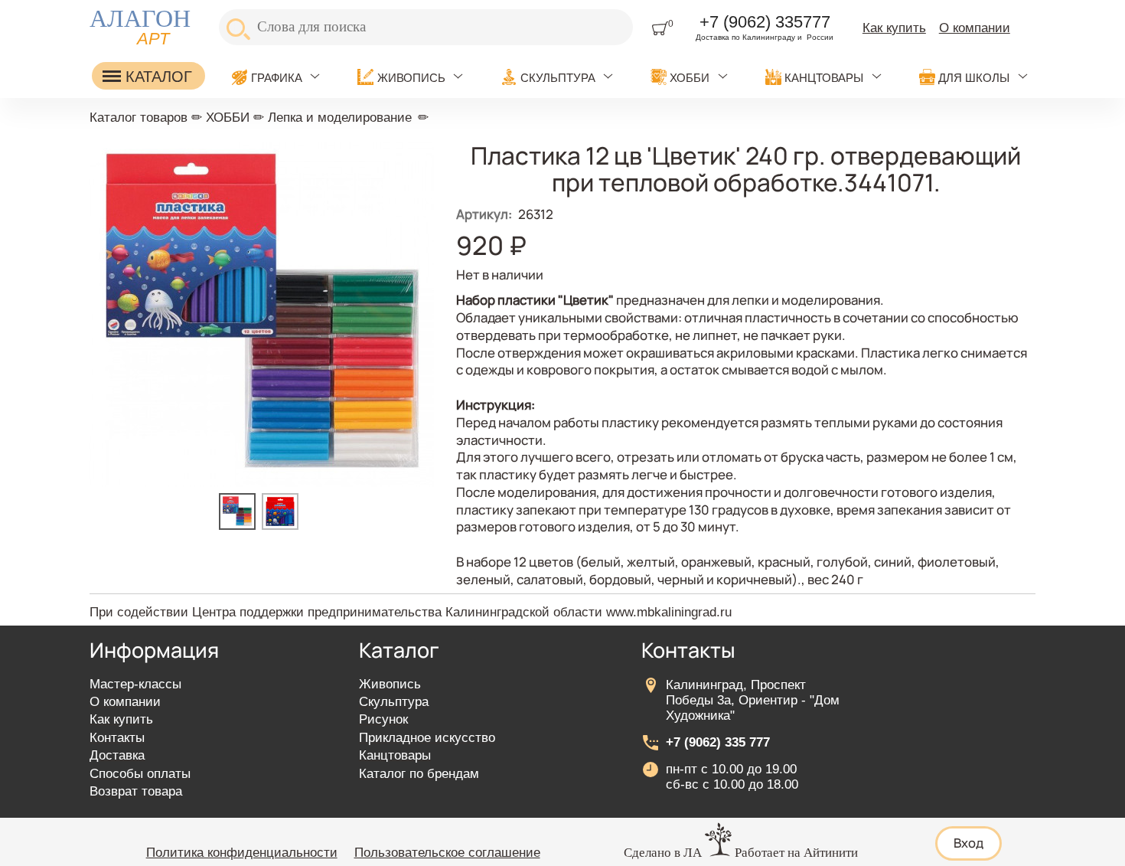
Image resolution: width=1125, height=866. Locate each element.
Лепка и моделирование (340, 117)
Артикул (484, 214)
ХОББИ (689, 77)
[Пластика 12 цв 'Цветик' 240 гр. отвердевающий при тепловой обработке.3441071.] (240, 525)
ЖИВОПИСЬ (411, 77)
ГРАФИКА (276, 77)
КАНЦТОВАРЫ (823, 77)
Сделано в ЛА (663, 852)
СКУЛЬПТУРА (557, 77)
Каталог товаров (139, 117)
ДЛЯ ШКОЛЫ (973, 77)
